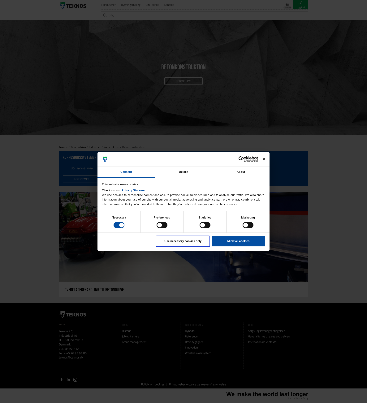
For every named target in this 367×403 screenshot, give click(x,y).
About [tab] (241, 171)
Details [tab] (183, 171)
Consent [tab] (126, 171)
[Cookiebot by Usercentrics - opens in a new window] (241, 159)
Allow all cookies (238, 241)
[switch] (162, 225)
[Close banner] (264, 159)
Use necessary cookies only (182, 241)
